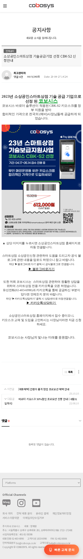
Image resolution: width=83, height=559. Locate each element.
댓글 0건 (18, 77)
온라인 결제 (42, 513)
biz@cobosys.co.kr (26, 543)
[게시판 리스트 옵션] (78, 371)
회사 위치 (7, 513)
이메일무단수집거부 (33, 518)
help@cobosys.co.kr (59, 543)
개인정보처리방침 (61, 513)
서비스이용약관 (10, 518)
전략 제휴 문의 (24, 513)
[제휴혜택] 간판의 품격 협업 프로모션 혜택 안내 (43, 389)
